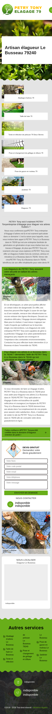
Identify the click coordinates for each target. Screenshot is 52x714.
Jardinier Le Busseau (43, 658)
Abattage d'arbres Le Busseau (10, 640)
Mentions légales (40, 708)
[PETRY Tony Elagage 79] (23, 9)
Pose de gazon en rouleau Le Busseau (44, 646)
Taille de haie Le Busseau (10, 652)
